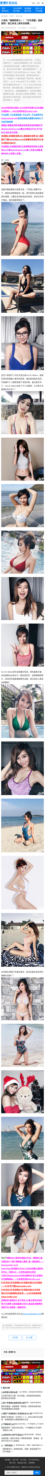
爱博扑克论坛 (8, 3)
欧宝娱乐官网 (22, 1463)
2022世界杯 (17, 8)
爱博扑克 (12, 1352)
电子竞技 (16, 11)
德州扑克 (5, 11)
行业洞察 (39, 11)
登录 (33, 3)
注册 (38, 3)
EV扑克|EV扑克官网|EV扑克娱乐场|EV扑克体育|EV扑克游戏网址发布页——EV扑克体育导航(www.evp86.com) (21, 1293)
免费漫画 (27, 8)
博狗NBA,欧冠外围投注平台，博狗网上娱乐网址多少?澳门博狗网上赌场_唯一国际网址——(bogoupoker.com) (22, 1261)
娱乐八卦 (39, 8)
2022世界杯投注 (33, 1460)
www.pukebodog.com (32, 1314)
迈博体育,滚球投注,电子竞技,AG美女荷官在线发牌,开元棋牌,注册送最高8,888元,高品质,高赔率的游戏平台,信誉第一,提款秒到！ (21, 1303)
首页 (3, 8)
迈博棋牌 (31, 1463)
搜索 (37, 1473)
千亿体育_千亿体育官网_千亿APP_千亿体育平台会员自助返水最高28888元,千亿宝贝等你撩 (22, 118)
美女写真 (27, 11)
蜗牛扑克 (12, 1463)
